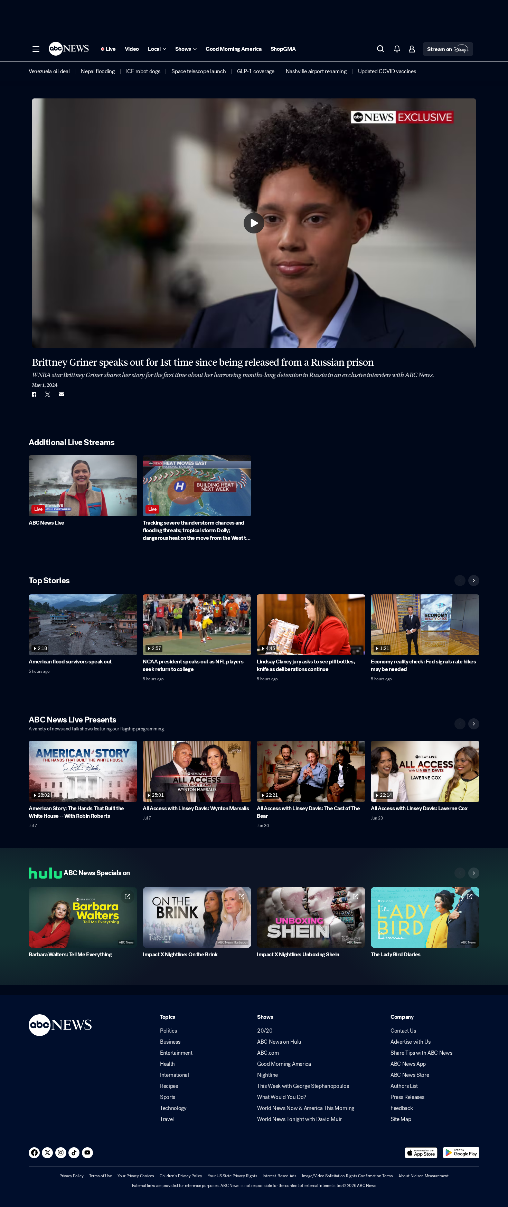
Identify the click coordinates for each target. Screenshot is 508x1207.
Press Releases (407, 1097)
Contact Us (403, 1031)
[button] (36, 49)
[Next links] (473, 873)
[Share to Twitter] (48, 394)
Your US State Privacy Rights (232, 1176)
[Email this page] (61, 394)
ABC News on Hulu (279, 1042)
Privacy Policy (71, 1176)
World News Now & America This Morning (305, 1108)
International (174, 1075)
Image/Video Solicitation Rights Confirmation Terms (347, 1176)
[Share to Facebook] (34, 394)
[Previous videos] (459, 580)
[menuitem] (49, 71)
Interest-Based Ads (280, 1176)
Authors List (404, 1086)
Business (170, 1042)
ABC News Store (410, 1075)
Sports (167, 1097)
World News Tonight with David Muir (299, 1119)
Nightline (267, 1075)
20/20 (264, 1031)
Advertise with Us (411, 1042)
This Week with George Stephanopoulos (303, 1086)
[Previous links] (459, 873)
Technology (173, 1108)
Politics (168, 1031)
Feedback (402, 1108)
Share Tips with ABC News (421, 1053)
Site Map (401, 1119)
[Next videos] (473, 580)
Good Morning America (284, 1064)
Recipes (169, 1086)
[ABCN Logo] (69, 49)
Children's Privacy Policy (181, 1176)
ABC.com (268, 1053)
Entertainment (176, 1053)
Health (167, 1064)
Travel (167, 1119)
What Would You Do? (281, 1097)
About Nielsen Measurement (423, 1176)
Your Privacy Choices (135, 1176)
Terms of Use (100, 1176)
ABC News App (408, 1064)
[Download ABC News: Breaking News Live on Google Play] (461, 1152)
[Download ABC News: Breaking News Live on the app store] (421, 1152)
